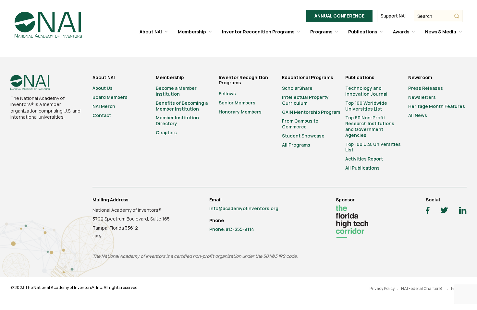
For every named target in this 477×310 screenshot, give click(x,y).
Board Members (110, 97)
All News (417, 115)
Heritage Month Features (436, 106)
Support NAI (393, 16)
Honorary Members (240, 112)
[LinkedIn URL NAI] (463, 211)
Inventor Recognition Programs (258, 32)
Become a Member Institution (176, 91)
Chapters (166, 132)
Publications (362, 32)
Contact (101, 115)
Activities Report (364, 159)
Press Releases (425, 88)
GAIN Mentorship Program (311, 112)
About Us (102, 88)
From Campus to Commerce (300, 124)
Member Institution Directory (177, 120)
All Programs (296, 145)
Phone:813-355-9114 (231, 229)
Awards (401, 32)
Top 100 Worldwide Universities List (366, 106)
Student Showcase (303, 136)
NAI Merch (103, 106)
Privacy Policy (382, 288)
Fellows (227, 93)
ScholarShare (297, 88)
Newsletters (422, 97)
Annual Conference (339, 16)
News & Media (440, 32)
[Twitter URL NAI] (444, 211)
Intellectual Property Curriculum (305, 100)
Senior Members (237, 103)
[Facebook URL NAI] (428, 211)
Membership (192, 32)
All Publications (362, 168)
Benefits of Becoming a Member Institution (182, 106)
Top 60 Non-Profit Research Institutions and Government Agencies (369, 126)
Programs (321, 32)
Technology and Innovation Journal (366, 91)
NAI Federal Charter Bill (423, 288)
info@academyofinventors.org (243, 208)
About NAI (151, 32)
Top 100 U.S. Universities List (373, 147)
